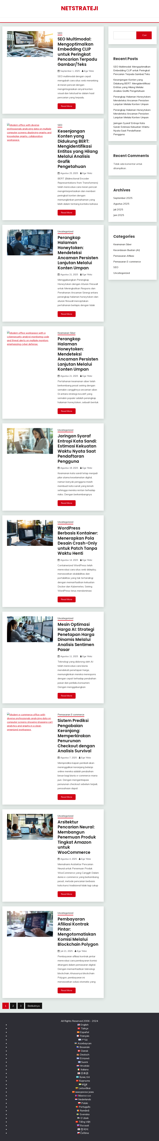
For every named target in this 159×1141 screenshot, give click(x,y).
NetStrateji (79, 8)
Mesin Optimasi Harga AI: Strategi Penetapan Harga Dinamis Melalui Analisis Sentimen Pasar (76, 637)
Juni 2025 (118, 215)
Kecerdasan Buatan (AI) (126, 250)
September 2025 (122, 197)
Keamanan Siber (66, 332)
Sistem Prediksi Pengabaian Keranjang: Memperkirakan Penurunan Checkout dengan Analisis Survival (76, 736)
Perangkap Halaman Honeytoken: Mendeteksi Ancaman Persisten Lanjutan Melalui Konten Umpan (78, 253)
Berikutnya (34, 1005)
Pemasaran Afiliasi (123, 255)
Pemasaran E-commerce (71, 714)
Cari (144, 35)
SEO (60, 33)
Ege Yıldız (89, 71)
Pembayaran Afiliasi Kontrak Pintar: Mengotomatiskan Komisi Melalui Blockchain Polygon (78, 931)
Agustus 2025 (121, 203)
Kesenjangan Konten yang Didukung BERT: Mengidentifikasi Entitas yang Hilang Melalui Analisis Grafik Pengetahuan (78, 148)
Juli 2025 (118, 209)
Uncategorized (65, 231)
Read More (66, 106)
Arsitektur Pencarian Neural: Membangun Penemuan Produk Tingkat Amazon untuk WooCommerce (77, 837)
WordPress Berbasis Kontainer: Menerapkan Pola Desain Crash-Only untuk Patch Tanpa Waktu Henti (78, 540)
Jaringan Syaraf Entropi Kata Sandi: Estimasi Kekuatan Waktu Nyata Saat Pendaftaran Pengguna (77, 448)
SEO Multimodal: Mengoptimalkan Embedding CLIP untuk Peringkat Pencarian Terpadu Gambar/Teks (77, 51)
